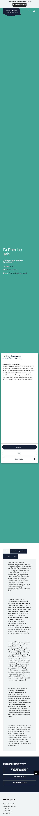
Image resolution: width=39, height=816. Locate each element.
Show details (19, 459)
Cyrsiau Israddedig (9, 804)
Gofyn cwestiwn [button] (20, 783)
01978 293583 (10, 270)
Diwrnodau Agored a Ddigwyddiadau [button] (19, 770)
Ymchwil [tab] (13, 551)
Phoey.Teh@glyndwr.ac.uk (15, 273)
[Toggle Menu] (29, 12)
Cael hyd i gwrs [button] (19, 777)
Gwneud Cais (7, 813)
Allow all (18, 447)
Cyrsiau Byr (6, 808)
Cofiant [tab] (6, 551)
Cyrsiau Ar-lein (7, 811)
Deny (19, 453)
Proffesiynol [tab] (7, 556)
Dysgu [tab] (15, 556)
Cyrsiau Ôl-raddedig (9, 806)
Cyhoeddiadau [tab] (22, 551)
